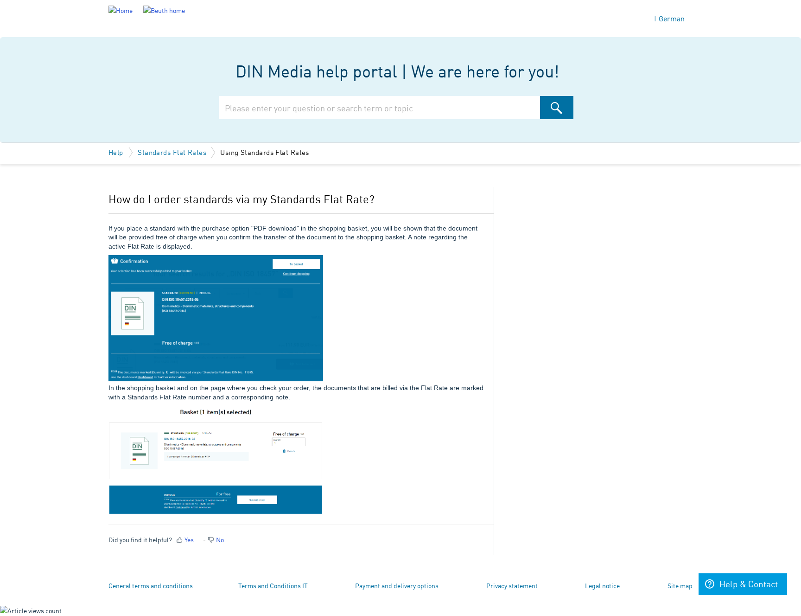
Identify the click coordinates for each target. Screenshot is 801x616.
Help (116, 152)
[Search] (556, 107)
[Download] (383, 188)
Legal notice (602, 585)
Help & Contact (748, 584)
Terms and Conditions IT (273, 585)
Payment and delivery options (397, 585)
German (672, 18)
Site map (680, 585)
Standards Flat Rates (172, 152)
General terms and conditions (150, 585)
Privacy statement (512, 585)
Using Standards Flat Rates (264, 152)
